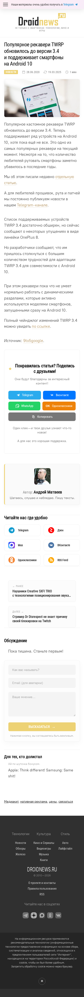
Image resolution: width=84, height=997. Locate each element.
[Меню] (5, 4)
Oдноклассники (59, 406)
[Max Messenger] (42, 915)
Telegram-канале (32, 205)
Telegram (68, 4)
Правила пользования (42, 888)
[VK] (58, 915)
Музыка (44, 854)
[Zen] (34, 915)
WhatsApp (27, 406)
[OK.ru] (50, 915)
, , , (38, 801)
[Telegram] (26, 915)
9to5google (33, 340)
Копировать (45, 417)
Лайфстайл (65, 848)
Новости (11, 72)
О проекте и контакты (42, 883)
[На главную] (42, 19)
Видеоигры (44, 848)
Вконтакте (62, 395)
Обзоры (20, 848)
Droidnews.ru (42, 869)
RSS (42, 894)
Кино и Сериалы (43, 843)
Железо (20, 854)
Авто (65, 843)
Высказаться (42, 727)
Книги (44, 860)
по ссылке (41, 326)
